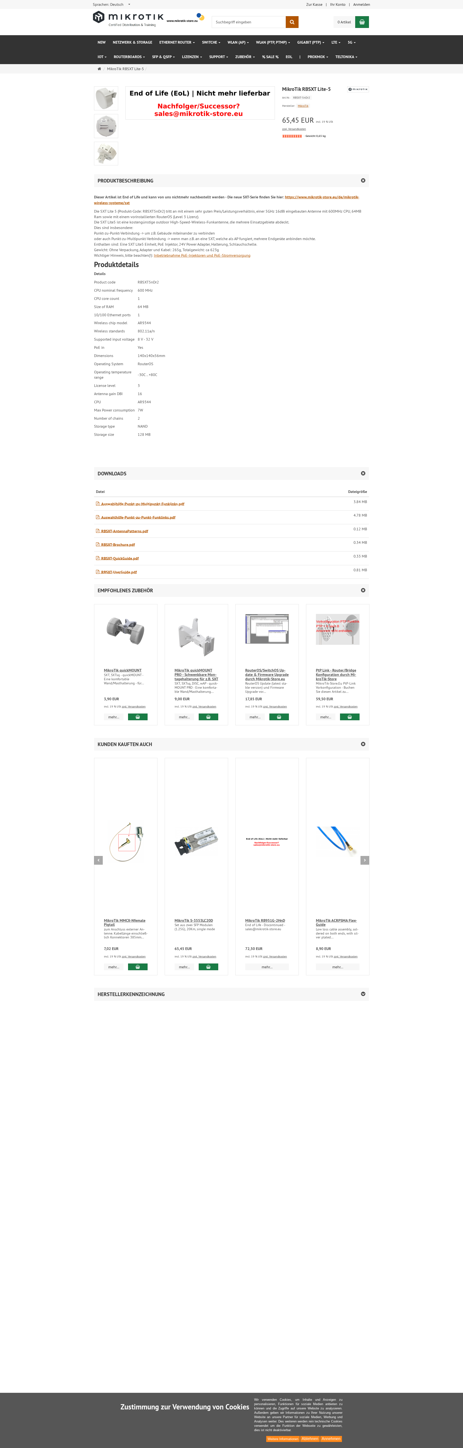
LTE (335, 42)
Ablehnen (310, 1439)
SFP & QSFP (162, 56)
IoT (101, 56)
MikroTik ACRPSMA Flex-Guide (336, 922)
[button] (231, 590)
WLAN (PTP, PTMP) (272, 42)
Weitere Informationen (283, 1439)
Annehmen (331, 1439)
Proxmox (317, 56)
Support (217, 56)
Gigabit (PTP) (309, 42)
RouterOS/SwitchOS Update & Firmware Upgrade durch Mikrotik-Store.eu (267, 674)
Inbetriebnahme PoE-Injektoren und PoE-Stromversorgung (202, 255)
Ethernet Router (175, 42)
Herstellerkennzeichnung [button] (131, 994)
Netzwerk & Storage (132, 42)
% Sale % (270, 56)
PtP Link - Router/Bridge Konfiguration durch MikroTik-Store (336, 674)
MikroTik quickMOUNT (123, 670)
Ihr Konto (338, 4)
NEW (102, 42)
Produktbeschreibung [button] (125, 180)
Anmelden (361, 4)
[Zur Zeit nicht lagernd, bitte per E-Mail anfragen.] (292, 136)
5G (350, 42)
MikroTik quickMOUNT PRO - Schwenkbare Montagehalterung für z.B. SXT (196, 674)
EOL (289, 56)
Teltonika (345, 56)
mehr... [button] (113, 716)
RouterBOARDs (128, 56)
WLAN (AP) (237, 42)
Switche (210, 42)
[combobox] (111, 4)
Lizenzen (191, 56)
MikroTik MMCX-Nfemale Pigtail (124, 922)
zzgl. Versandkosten (294, 129)
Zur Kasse (314, 4)
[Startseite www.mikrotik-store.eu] (149, 18)
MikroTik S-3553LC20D (194, 920)
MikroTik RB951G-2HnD (265, 920)
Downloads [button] (112, 473)
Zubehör (243, 56)
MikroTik (303, 106)
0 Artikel (344, 22)
